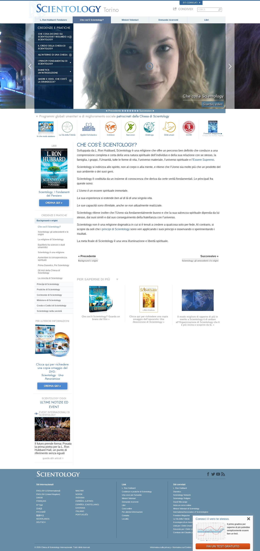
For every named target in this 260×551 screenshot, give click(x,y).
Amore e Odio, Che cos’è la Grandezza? (52, 80)
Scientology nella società (49, 311)
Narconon (130, 135)
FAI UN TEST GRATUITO (223, 546)
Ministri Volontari (130, 20)
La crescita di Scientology (50, 278)
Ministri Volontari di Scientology (186, 509)
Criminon (111, 135)
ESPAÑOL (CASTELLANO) (87, 504)
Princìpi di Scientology (48, 284)
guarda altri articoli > (53, 458)
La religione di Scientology (50, 239)
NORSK (79, 494)
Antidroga (149, 135)
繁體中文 (40, 515)
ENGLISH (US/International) (48, 491)
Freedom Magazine (213, 134)
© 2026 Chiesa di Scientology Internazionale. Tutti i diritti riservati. (62, 547)
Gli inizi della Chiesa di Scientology (49, 271)
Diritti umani (169, 135)
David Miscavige (180, 502)
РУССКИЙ (40, 512)
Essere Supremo (203, 159)
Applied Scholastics (88, 135)
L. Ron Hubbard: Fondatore (53, 20)
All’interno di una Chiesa (52, 54)
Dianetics (177, 492)
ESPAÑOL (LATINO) (84, 501)
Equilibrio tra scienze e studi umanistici (51, 246)
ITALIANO (80, 511)
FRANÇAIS (41, 501)
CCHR (189, 135)
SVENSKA (80, 498)
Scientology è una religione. (51, 252)
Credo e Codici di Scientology (51, 305)
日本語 (39, 509)
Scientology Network (182, 495)
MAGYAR (80, 491)
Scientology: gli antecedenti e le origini (53, 233)
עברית (39, 504)
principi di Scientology (116, 229)
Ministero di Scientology (49, 300)
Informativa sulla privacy (160, 547)
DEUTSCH (41, 522)
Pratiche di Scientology (48, 289)
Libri (206, 20)
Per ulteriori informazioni (132, 512)
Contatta (125, 515)
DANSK (39, 498)
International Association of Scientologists (190, 512)
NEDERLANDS (42, 519)
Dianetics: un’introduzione (48, 71)
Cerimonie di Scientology (49, 295)
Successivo (145, 110)
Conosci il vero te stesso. (212, 519)
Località (125, 519)
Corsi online (127, 509)
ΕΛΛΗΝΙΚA (80, 508)
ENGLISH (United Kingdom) (48, 494)
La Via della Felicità (67, 135)
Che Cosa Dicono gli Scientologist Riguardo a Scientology (53, 36)
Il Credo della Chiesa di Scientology (51, 47)
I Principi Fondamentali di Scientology (52, 62)
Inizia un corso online (182, 505)
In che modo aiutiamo (46, 136)
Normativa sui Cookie (182, 547)
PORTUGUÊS (82, 515)
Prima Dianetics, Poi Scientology (53, 265)
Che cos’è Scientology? (92, 20)
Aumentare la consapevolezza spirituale (52, 258)
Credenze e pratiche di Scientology (137, 492)
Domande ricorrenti (168, 20)
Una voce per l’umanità (131, 495)
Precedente (114, 110)
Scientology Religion (181, 498)
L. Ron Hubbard (128, 488)
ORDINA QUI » (53, 203)
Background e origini (47, 220)
